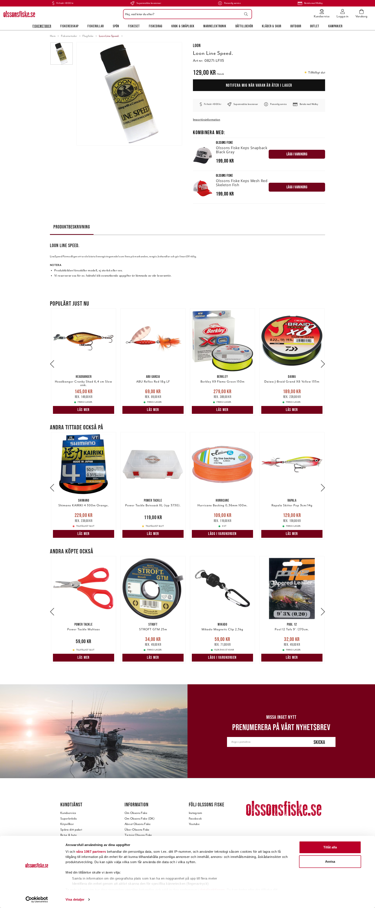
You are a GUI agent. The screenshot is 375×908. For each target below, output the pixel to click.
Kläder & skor (271, 26)
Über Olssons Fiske (137, 829)
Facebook (195, 818)
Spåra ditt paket (71, 829)
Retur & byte (68, 835)
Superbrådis (68, 818)
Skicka (319, 742)
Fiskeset (134, 26)
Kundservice (68, 813)
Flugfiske (87, 36)
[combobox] (186, 14)
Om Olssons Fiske (136, 813)
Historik (220, 74)
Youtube (194, 824)
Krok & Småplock (182, 26)
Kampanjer (335, 26)
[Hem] (19, 14)
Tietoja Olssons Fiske (138, 835)
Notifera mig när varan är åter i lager (259, 85)
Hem (53, 36)
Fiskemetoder (42, 26)
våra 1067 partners (91, 851)
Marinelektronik (214, 26)
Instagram (195, 813)
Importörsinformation (206, 119)
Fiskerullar (95, 26)
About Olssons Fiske (138, 824)
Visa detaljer (75, 899)
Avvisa (330, 861)
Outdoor (295, 26)
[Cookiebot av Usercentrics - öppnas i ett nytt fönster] (37, 899)
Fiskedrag (155, 26)
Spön (116, 26)
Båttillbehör (244, 26)
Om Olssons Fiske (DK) (140, 818)
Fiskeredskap (69, 26)
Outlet (314, 26)
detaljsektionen (212, 890)
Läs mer (83, 410)
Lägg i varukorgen (222, 533)
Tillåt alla (330, 847)
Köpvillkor (67, 824)
